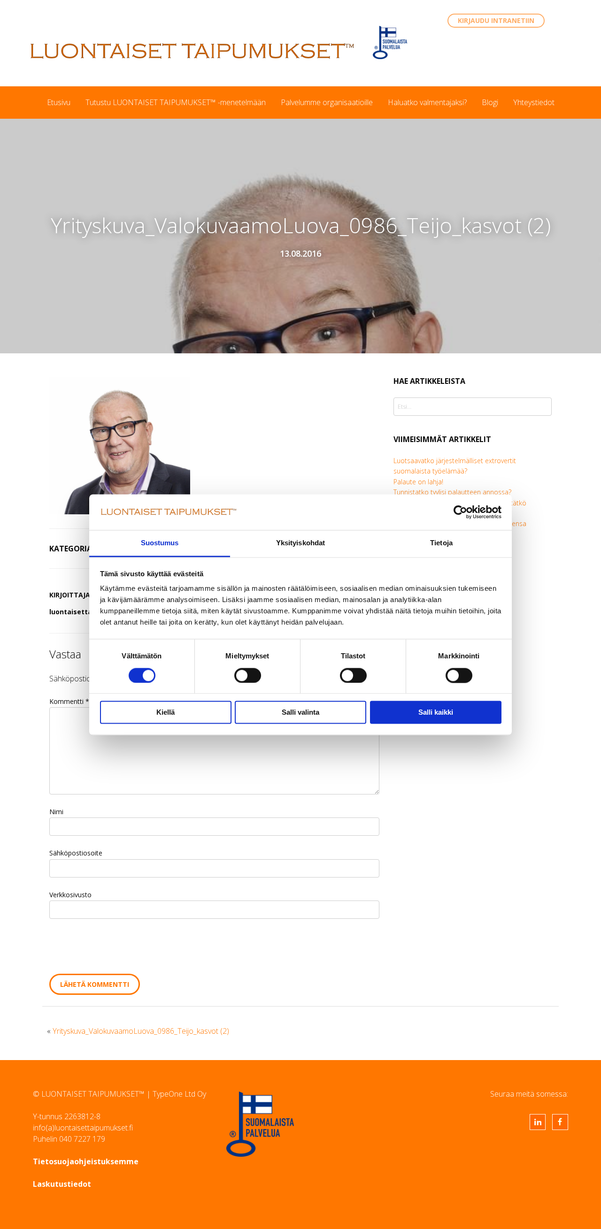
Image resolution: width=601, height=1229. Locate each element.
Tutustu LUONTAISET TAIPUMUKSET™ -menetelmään (175, 102)
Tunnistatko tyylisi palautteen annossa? (452, 492)
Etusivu (58, 102)
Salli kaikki (435, 713)
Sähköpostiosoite (75, 852)
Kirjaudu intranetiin (496, 20)
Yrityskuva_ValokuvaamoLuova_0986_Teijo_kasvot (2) (141, 1031)
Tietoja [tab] (441, 543)
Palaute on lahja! (418, 481)
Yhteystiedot (534, 102)
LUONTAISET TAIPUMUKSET (192, 51)
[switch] (247, 675)
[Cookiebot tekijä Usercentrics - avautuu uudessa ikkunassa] (460, 512)
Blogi (490, 102)
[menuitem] (58, 102)
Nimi (56, 811)
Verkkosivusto (70, 894)
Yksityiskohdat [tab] (300, 543)
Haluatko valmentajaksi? (427, 102)
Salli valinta (300, 713)
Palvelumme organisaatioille (327, 102)
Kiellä (165, 713)
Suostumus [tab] (160, 543)
